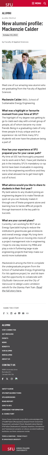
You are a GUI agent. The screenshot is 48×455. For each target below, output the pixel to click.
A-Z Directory (8, 414)
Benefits (6, 346)
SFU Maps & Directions (11, 393)
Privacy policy (22, 436)
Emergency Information (12, 410)
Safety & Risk (7, 389)
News (4, 342)
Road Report (7, 401)
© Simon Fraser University (11, 439)
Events (5, 338)
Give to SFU (7, 405)
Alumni (6, 13)
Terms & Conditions (9, 436)
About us (6, 359)
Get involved (7, 334)
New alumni (7, 355)
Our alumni (7, 351)
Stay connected (9, 330)
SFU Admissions (8, 397)
